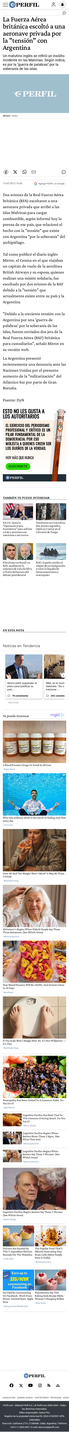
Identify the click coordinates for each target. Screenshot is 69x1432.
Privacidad (55, 1398)
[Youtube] (30, 1386)
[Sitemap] (58, 1386)
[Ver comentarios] (63, 14)
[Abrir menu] (5, 5)
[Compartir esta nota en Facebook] (6, 172)
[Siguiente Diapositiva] (63, 675)
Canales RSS (9, 1398)
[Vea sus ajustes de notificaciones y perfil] (62, 4)
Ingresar (53, 4)
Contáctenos (41, 1398)
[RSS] (48, 1386)
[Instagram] (40, 1386)
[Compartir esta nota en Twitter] (15, 172)
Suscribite (18, 466)
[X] (21, 1386)
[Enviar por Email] (33, 172)
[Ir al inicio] (24, 4)
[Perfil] (34, 1377)
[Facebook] (11, 1385)
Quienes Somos (25, 1398)
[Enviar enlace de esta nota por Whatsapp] (24, 172)
